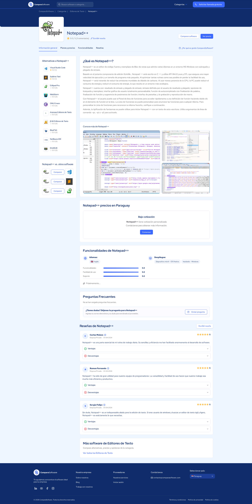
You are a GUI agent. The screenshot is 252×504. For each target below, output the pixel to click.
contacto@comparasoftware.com (166, 477)
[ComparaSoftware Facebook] (47, 488)
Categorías (179, 4)
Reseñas (100, 48)
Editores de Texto (77, 11)
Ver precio (207, 36)
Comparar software (188, 36)
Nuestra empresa (83, 472)
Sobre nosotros (82, 477)
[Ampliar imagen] (121, 162)
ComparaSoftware (46, 11)
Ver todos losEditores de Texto (98, 453)
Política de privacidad (195, 500)
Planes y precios (67, 48)
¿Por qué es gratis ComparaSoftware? (197, 48)
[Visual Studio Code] (69, 172)
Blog (78, 482)
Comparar (59, 172)
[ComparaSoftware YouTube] (41, 488)
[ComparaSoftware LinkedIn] (36, 488)
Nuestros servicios (120, 477)
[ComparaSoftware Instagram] (53, 488)
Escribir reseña (99, 38)
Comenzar (146, 232)
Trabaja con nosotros (84, 487)
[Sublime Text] (69, 182)
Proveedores (119, 472)
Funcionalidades (85, 48)
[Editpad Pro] (69, 191)
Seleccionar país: (197, 470)
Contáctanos (157, 472)
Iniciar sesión (118, 482)
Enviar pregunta (198, 312)
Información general (48, 48)
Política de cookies (211, 500)
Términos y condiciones (177, 500)
